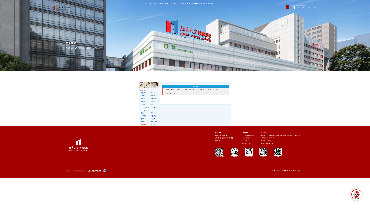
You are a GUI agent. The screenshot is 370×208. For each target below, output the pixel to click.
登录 (310, 7)
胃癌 (152, 104)
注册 (315, 7)
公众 (287, 7)
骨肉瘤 (143, 98)
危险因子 (179, 90)
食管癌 (153, 119)
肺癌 (152, 93)
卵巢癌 (143, 119)
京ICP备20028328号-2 (266, 140)
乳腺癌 (143, 95)
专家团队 (209, 90)
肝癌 (152, 113)
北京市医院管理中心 (247, 138)
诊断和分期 (200, 90)
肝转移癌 (143, 116)
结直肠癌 (143, 124)
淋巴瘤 (143, 110)
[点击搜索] (356, 194)
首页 (75, 48)
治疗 (216, 90)
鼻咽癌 (153, 95)
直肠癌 (153, 101)
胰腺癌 (143, 121)
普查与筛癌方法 (170, 93)
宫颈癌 (143, 104)
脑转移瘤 (153, 98)
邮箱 (303, 7)
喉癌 (152, 110)
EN (298, 7)
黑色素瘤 (143, 93)
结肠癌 (153, 124)
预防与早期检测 (189, 90)
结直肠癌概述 (170, 90)
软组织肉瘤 (154, 121)
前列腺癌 (153, 107)
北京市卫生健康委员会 (248, 135)
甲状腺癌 (153, 116)
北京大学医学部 (246, 143)
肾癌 (142, 113)
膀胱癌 (143, 101)
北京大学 (244, 140)
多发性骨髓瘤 (145, 107)
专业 (292, 7)
